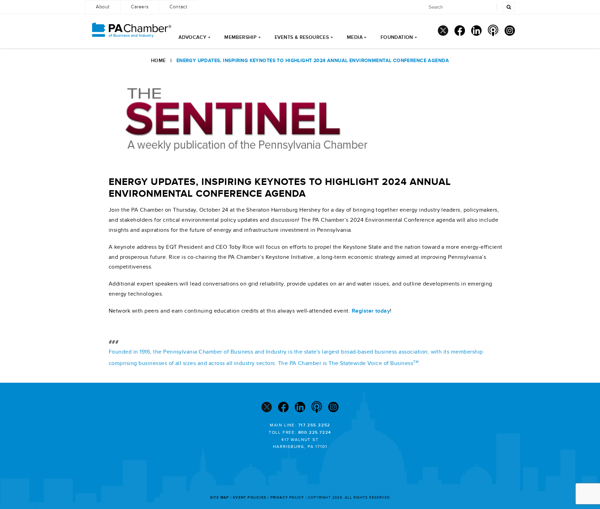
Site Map (219, 497)
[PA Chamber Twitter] (443, 30)
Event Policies (249, 497)
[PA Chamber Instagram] (510, 30)
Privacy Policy (287, 497)
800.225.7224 (315, 432)
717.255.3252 (314, 425)
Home (158, 60)
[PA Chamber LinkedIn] (476, 30)
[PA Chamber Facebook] (460, 30)
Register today (371, 310)
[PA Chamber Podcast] (493, 30)
